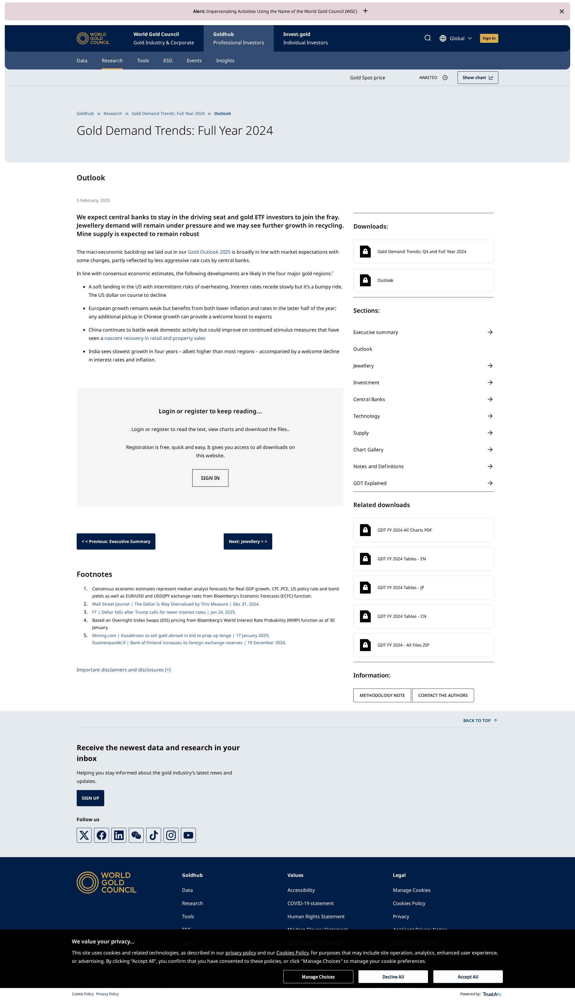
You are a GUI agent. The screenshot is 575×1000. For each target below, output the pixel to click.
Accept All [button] (468, 977)
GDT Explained (370, 483)
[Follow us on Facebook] (101, 835)
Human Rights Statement (316, 916)
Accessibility (301, 890)
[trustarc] (492, 994)
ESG (168, 60)
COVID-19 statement (311, 903)
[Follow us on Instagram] (171, 835)
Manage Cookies (412, 890)
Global (457, 38)
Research (112, 60)
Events (194, 60)
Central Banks (369, 399)
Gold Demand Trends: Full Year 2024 (168, 113)
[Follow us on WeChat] (136, 835)
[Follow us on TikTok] (153, 835)
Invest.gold (305, 38)
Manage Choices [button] (318, 977)
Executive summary (375, 332)
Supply (361, 432)
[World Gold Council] (93, 38)
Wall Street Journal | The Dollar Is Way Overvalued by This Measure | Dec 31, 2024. (176, 604)
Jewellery (363, 365)
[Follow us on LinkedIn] (118, 835)
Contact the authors (443, 695)
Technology (366, 416)
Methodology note (382, 695)
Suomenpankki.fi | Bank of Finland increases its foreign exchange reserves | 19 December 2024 (188, 642)
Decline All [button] (393, 977)
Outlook (362, 349)
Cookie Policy (83, 993)
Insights (225, 60)
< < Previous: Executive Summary (116, 541)
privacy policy (241, 952)
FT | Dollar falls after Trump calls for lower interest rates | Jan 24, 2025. (164, 612)
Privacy (401, 916)
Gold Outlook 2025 (209, 252)
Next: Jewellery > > (248, 541)
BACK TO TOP (477, 720)
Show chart (474, 77)
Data (82, 60)
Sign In (210, 478)
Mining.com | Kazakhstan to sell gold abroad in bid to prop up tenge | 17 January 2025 (180, 635)
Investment (366, 382)
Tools (143, 60)
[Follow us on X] (84, 835)
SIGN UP (90, 798)
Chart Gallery (368, 449)
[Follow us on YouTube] (188, 835)
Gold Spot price (367, 77)
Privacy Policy (107, 993)
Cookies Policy (409, 903)
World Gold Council (164, 38)
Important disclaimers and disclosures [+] (124, 669)
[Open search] (427, 38)
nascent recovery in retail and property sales (155, 338)
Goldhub (238, 38)
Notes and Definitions (378, 466)
